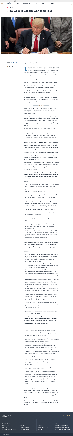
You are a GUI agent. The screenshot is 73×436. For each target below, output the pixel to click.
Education (39, 423)
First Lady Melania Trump (7, 423)
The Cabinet (4, 427)
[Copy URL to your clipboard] (16, 62)
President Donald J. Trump (7, 420)
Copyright (3, 434)
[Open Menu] (2, 4)
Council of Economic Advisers (60, 420)
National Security (27, 3)
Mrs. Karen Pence (5, 425)
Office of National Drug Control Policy (62, 427)
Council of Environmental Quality (61, 421)
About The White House (24, 429)
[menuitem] (11, 62)
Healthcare (11, 7)
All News (11, 66)
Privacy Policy (8, 434)
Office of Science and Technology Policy (62, 429)
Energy (52, 3)
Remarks (21, 421)
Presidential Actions (24, 425)
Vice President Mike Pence (7, 421)
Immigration (44, 3)
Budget (36, 3)
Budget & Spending (41, 421)
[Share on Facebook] (11, 62)
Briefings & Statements (24, 427)
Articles (21, 423)
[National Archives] (15, 0)
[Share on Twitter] (14, 62)
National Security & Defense (42, 427)
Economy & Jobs (40, 420)
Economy (17, 3)
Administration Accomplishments (9, 429)
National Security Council (60, 423)
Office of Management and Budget (61, 425)
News (21, 420)
